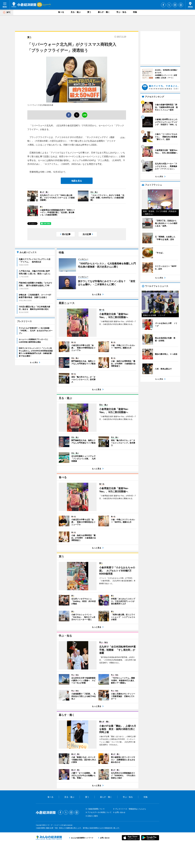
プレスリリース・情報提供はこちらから (130, 809)
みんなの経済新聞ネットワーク (49, 838)
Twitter (169, 5)
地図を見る (76, 180)
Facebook (163, 5)
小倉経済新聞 (24, 4)
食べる (61, 12)
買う (89, 12)
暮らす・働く (104, 12)
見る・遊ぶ (76, 12)
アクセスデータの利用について (99, 812)
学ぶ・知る (121, 12)
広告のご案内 (92, 816)
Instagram (175, 5)
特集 (135, 12)
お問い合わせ (120, 812)
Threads (181, 5)
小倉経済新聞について (96, 809)
